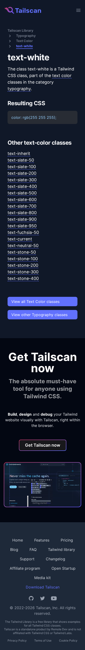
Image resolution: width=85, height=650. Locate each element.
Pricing (67, 540)
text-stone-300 (23, 271)
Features (41, 540)
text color (62, 75)
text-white (24, 46)
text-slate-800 (22, 212)
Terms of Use (42, 640)
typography (19, 88)
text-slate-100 (22, 166)
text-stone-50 (22, 252)
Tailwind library (61, 549)
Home (17, 540)
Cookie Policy (68, 640)
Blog (14, 549)
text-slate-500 (22, 192)
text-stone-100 (23, 258)
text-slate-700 (22, 206)
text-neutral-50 (23, 245)
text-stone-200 (23, 265)
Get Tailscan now (42, 445)
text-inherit (19, 153)
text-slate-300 (22, 179)
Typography (26, 36)
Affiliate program (25, 568)
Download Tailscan (43, 587)
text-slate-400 (22, 186)
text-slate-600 (22, 199)
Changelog (55, 559)
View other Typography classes (39, 314)
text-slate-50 (21, 160)
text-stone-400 (23, 278)
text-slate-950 (22, 225)
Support (27, 559)
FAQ (33, 549)
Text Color (24, 41)
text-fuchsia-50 (23, 232)
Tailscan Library (20, 30)
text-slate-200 (22, 173)
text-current (20, 238)
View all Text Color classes (35, 301)
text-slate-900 (22, 219)
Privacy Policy (17, 640)
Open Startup (63, 568)
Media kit (42, 577)
